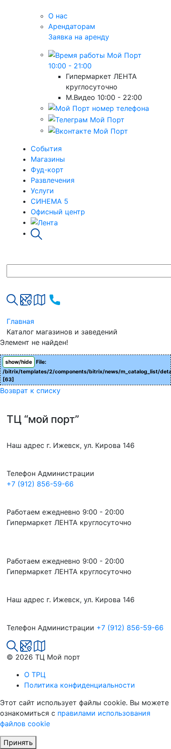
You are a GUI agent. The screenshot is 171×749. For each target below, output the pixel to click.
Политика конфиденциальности (79, 685)
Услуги (42, 190)
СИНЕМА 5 (49, 201)
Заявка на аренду (78, 36)
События (46, 148)
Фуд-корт (47, 169)
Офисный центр (58, 211)
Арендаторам (71, 26)
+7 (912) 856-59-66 (40, 483)
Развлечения (53, 180)
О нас (58, 15)
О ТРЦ (35, 674)
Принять (18, 742)
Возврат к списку (30, 390)
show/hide (18, 362)
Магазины (48, 159)
